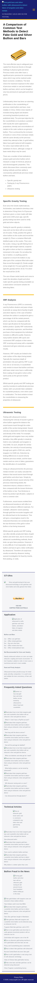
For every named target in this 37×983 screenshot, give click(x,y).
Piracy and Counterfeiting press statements (17, 946)
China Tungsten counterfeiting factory (15, 968)
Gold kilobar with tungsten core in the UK (16, 937)
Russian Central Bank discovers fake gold (16, 951)
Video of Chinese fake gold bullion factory (16, 960)
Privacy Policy (18, 977)
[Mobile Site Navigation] (34, 10)
